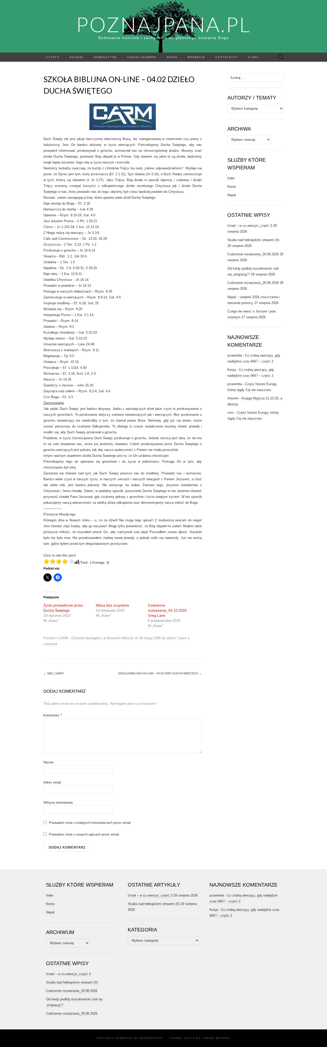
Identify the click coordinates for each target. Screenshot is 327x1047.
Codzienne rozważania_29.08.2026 (253, 254)
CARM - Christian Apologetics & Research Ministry (96, 638)
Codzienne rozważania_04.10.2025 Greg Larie (167, 610)
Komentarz (52, 715)
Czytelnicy (226, 57)
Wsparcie (196, 57)
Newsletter (105, 57)
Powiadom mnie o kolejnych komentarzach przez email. (90, 823)
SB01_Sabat (53, 673)
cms (230, 412)
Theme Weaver (216, 1038)
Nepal (231, 195)
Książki (77, 57)
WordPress (151, 1038)
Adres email (52, 782)
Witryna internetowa (58, 802)
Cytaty (53, 57)
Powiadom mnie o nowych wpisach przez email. (84, 834)
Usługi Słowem (142, 57)
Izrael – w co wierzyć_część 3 (249, 226)
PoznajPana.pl (163, 24)
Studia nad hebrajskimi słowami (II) (253, 240)
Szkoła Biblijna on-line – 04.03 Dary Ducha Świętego (160, 673)
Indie (231, 178)
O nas (253, 57)
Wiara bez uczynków (112, 605)
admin (171, 638)
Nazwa (48, 762)
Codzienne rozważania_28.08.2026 (253, 283)
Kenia (172, 57)
